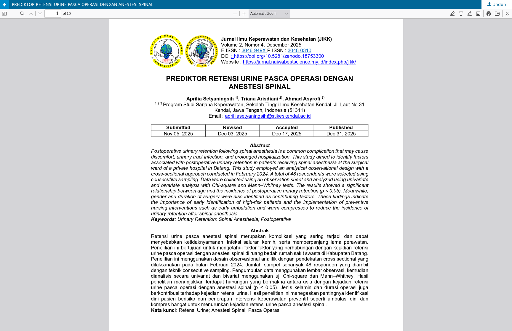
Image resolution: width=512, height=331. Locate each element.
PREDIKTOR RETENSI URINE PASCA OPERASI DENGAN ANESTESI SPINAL (82, 4)
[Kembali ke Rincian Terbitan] (4, 4)
